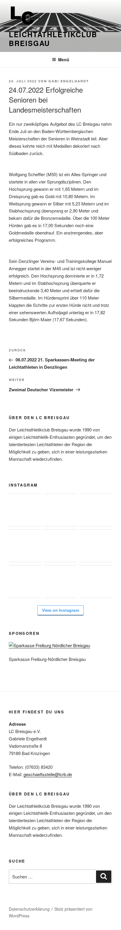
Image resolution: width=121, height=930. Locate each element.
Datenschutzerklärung (29, 909)
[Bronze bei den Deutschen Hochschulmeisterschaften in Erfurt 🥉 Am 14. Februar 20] (95, 510)
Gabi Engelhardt (68, 81)
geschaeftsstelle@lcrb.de (47, 774)
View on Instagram (60, 610)
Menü (63, 59)
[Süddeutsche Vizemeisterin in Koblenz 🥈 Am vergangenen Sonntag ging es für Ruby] (60, 510)
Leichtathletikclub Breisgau (53, 38)
